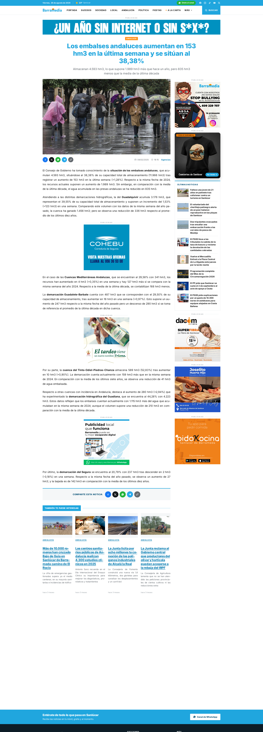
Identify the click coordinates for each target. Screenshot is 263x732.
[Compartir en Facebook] (45, 159)
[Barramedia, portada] (54, 10)
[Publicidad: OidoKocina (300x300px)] (197, 463)
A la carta (174, 10)
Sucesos (86, 10)
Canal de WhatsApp (207, 717)
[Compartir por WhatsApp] (58, 159)
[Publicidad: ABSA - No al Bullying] (197, 126)
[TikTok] (210, 3)
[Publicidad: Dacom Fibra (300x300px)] (197, 360)
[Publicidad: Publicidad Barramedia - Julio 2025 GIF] (106, 464)
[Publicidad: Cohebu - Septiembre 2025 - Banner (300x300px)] (106, 269)
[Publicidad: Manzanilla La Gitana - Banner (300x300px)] (106, 362)
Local (114, 10)
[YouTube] (214, 3)
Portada (72, 10)
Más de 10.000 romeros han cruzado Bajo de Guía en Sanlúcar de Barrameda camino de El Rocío (57, 558)
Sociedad (100, 10)
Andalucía (128, 10)
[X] (219, 3)
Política (144, 10)
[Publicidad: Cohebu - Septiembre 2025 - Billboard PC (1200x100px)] (131, 33)
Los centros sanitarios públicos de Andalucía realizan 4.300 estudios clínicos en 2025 (89, 556)
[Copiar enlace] (70, 159)
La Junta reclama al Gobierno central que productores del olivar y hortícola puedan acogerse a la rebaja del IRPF (155, 558)
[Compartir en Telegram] (64, 159)
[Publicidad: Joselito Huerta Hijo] (197, 411)
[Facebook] (200, 3)
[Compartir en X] (51, 159)
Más (187, 10)
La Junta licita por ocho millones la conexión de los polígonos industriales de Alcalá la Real (122, 556)
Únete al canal (188, 3)
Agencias (165, 159)
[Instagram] (205, 3)
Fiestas (157, 10)
